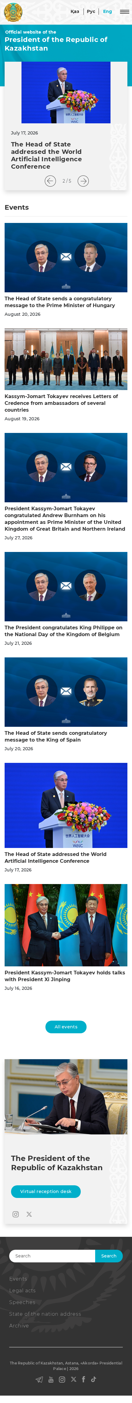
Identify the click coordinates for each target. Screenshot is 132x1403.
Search (109, 1256)
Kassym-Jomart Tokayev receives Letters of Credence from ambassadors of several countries (61, 403)
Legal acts (22, 1291)
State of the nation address (45, 1314)
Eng (107, 11)
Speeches (22, 1302)
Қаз (75, 11)
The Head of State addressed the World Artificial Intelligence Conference (46, 155)
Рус (91, 11)
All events (66, 1027)
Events (18, 1279)
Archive (19, 1326)
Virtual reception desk (46, 1191)
